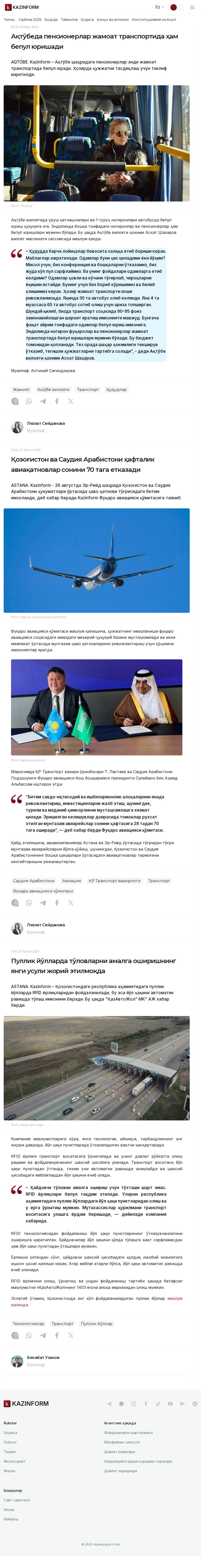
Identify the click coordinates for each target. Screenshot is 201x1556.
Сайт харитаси (17, 1500)
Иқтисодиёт (15, 1461)
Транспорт (88, 389)
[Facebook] (57, 402)
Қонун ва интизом (113, 19)
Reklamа (11, 1519)
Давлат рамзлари (119, 1451)
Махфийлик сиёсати (122, 1442)
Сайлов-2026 (30, 19)
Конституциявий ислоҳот (154, 19)
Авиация (71, 880)
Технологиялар (28, 1323)
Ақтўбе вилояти (53, 389)
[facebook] (145, 1403)
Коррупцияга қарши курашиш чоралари (138, 1461)
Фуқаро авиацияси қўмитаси (43, 891)
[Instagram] (15, 402)
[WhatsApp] (29, 402)
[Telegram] (43, 402)
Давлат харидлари (120, 1470)
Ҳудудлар (116, 389)
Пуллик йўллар (97, 1323)
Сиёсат (10, 1442)
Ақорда (51, 19)
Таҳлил (10, 1451)
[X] (71, 402)
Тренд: (9, 19)
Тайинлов (69, 19)
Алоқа (9, 1509)
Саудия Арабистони (34, 880)
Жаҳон (9, 1470)
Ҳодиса (87, 19)
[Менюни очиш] (192, 7)
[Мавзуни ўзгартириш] (177, 7)
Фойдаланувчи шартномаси (128, 1432)
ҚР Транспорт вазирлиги (115, 880)
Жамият (21, 389)
